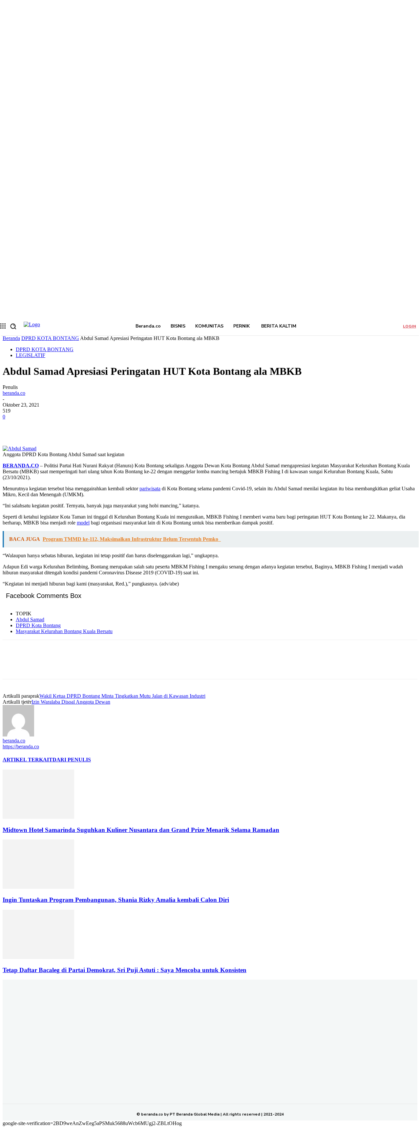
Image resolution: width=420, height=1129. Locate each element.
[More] (108, 427)
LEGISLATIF (30, 355)
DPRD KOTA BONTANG (50, 338)
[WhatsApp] (84, 426)
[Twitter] (37, 426)
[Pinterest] (61, 426)
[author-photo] (18, 734)
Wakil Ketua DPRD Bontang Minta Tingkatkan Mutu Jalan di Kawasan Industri (122, 696)
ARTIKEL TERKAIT (27, 759)
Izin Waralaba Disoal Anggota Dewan (71, 702)
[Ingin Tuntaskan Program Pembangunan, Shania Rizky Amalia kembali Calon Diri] (38, 887)
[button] (13, 326)
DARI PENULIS (71, 759)
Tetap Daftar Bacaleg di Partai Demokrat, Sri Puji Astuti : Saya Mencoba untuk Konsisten (124, 970)
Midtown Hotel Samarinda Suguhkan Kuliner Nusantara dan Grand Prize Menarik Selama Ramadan (141, 829)
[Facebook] (13, 426)
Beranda (11, 338)
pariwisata (149, 488)
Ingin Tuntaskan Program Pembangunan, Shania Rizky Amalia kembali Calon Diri (116, 899)
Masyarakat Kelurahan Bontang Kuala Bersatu (64, 631)
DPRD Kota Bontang (38, 625)
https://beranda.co (21, 746)
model (83, 522)
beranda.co (14, 393)
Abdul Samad (30, 619)
